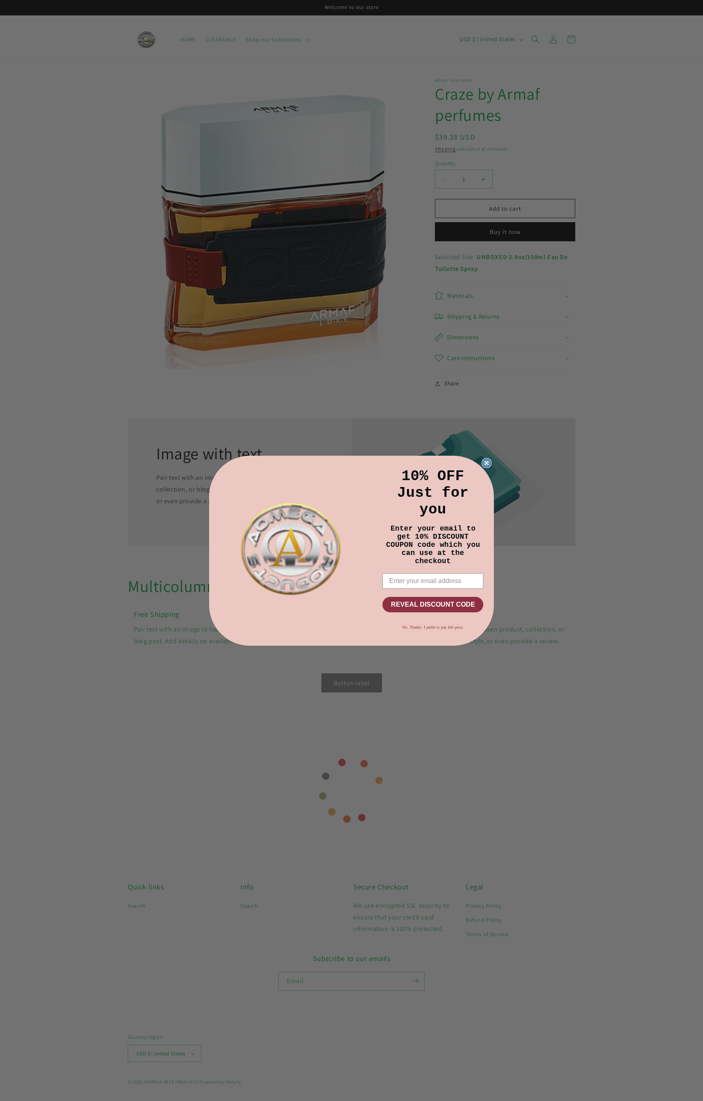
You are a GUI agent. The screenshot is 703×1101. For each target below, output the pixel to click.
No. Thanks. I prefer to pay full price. (433, 627)
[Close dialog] (486, 463)
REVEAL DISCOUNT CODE (433, 604)
